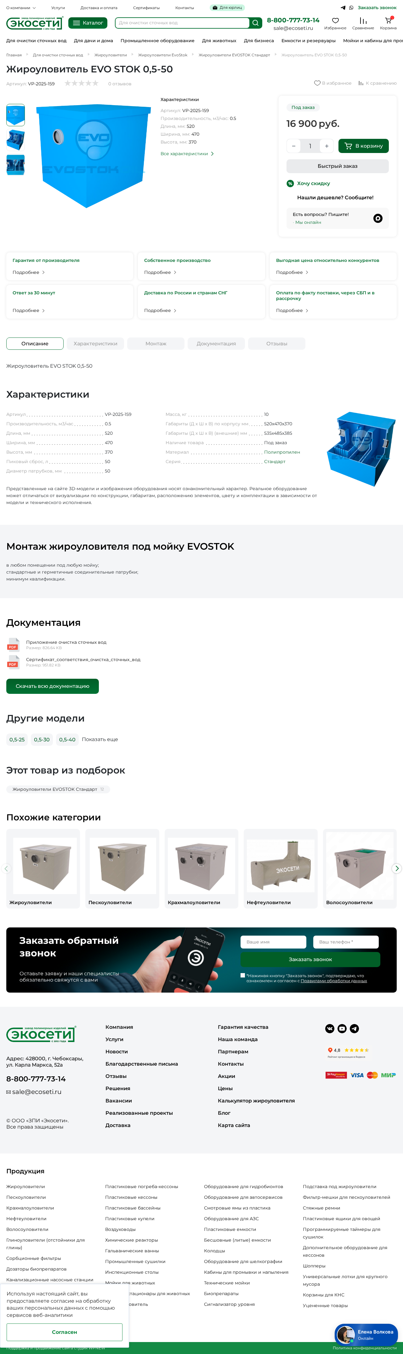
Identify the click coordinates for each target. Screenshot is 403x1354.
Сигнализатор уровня (229, 1304)
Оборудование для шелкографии (243, 1261)
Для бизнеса (259, 40)
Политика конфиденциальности (365, 1348)
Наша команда (238, 1039)
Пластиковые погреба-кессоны (141, 1186)
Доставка (118, 1125)
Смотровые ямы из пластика (237, 1208)
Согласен (64, 1332)
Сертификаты (146, 7)
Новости (116, 1052)
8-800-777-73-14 (293, 20)
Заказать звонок (377, 7)
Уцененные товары (325, 1305)
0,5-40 (67, 740)
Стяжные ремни (321, 1208)
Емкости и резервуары (308, 40)
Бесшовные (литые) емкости (237, 1240)
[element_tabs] (35, 343)
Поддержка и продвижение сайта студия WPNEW (55, 1348)
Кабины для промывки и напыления (246, 1272)
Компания (119, 1027)
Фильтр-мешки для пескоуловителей (346, 1197)
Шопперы (314, 1266)
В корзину (369, 146)
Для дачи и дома (93, 40)
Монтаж (156, 344)
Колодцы (214, 1251)
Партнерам (233, 1052)
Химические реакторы (131, 1240)
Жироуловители (25, 1186)
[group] (43, 868)
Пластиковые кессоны (131, 1197)
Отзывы (276, 344)
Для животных (219, 40)
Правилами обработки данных (334, 980)
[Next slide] (396, 868)
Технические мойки (227, 1283)
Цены (225, 1088)
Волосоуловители (27, 1229)
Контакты (184, 7)
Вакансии (118, 1101)
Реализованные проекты (139, 1113)
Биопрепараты (221, 1293)
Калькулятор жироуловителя (256, 1101)
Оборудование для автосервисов (243, 1197)
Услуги (58, 7)
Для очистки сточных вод (36, 40)
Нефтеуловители (26, 1218)
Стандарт (275, 461)
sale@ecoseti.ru (293, 28)
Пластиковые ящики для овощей (341, 1218)
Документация (216, 344)
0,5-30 (42, 740)
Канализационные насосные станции (50, 1280)
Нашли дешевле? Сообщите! (335, 198)
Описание (34, 344)
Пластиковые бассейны (133, 1208)
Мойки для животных (130, 1283)
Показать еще (100, 739)
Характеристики (95, 344)
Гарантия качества (243, 1027)
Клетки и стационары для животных (147, 1293)
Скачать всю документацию (52, 686)
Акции (226, 1076)
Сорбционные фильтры (33, 1258)
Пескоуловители (26, 1197)
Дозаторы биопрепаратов (36, 1269)
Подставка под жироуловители (340, 1186)
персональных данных (54, 1308)
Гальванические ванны (132, 1251)
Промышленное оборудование (158, 40)
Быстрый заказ (338, 166)
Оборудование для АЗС (231, 1218)
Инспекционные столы (132, 1272)
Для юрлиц (231, 7)
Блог (224, 1113)
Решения (117, 1088)
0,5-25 (17, 740)
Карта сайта (234, 1125)
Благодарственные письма (141, 1064)
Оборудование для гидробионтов (243, 1186)
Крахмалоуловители (30, 1208)
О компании (18, 7)
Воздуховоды (120, 1229)
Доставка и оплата (99, 7)
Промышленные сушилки (135, 1261)
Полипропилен (282, 452)
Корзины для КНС (323, 1295)
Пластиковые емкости (230, 1229)
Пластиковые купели (130, 1218)
